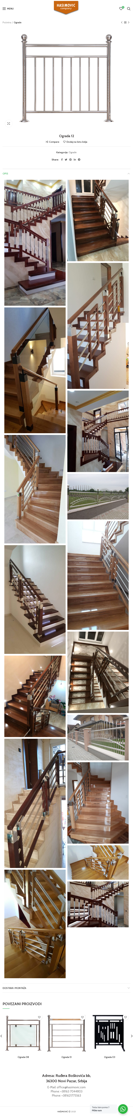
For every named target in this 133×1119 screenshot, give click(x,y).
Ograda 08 (23, 1057)
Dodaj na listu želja (76, 142)
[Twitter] (66, 159)
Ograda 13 (66, 1057)
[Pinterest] (70, 159)
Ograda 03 (109, 1057)
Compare (54, 142)
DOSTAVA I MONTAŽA (14, 988)
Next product (128, 22)
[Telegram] (79, 159)
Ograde (17, 22)
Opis (5, 173)
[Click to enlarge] (8, 123)
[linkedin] (75, 159)
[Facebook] (62, 159)
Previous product (121, 22)
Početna (7, 22)
